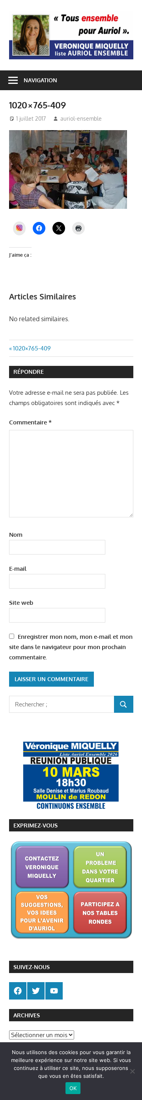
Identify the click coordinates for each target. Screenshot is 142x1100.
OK (73, 1088)
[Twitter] (36, 991)
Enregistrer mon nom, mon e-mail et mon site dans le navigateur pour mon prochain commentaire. (71, 647)
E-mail (17, 568)
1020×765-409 (32, 348)
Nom (15, 534)
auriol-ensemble (81, 118)
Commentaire (30, 422)
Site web (21, 602)
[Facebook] (17, 991)
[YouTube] (54, 991)
